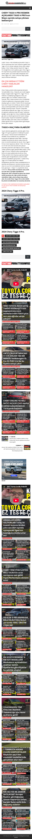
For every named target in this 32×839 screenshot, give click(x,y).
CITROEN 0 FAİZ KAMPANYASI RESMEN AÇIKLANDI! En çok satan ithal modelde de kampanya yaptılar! (16, 185)
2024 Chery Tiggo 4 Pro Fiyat (11, 239)
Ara (28, 28)
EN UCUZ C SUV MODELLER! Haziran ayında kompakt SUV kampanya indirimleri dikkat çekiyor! (8, 778)
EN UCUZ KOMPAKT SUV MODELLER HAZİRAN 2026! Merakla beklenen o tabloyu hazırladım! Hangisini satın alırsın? (23, 811)
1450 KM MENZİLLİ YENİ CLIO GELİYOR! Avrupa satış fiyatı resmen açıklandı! (8, 825)
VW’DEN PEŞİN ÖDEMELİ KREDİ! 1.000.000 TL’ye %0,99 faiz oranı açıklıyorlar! (22, 599)
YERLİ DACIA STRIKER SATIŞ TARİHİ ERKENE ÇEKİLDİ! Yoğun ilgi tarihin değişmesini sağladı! (8, 425)
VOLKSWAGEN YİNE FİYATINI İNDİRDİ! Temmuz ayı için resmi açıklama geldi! (14, 711)
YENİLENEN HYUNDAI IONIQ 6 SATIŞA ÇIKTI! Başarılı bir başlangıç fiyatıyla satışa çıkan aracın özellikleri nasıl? (23, 370)
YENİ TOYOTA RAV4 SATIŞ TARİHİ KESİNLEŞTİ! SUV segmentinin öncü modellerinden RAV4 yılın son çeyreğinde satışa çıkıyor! (15, 312)
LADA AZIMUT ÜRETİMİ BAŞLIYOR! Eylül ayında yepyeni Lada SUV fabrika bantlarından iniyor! (23, 779)
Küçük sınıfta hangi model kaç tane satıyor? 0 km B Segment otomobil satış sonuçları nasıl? (23, 688)
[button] (30, 8)
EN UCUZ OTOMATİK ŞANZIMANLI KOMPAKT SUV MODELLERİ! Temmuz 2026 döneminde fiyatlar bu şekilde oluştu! (9, 688)
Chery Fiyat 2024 (7, 251)
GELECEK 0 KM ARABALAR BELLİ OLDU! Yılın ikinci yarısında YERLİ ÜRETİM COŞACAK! (22, 415)
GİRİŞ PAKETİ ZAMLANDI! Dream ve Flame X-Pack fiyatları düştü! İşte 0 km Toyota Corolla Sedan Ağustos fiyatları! (23, 542)
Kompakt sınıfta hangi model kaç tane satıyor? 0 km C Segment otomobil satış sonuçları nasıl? (22, 677)
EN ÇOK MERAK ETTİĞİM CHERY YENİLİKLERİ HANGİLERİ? (13, 84)
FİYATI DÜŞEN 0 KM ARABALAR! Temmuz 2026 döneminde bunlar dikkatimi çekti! (8, 678)
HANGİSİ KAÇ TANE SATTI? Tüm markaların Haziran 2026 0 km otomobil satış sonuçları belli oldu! (23, 722)
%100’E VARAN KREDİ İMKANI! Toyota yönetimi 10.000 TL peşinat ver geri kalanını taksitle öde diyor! (8, 812)
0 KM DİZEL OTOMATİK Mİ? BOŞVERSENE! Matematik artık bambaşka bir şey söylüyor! (8, 325)
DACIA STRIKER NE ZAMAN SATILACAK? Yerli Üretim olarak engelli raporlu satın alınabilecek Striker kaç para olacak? (23, 335)
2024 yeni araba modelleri (10, 242)
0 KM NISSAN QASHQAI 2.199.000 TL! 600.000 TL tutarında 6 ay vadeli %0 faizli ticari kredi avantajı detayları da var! (9, 587)
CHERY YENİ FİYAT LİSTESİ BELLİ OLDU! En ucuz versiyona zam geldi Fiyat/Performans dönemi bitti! (16, 575)
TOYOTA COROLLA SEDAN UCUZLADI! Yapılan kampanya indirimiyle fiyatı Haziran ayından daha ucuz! (8, 643)
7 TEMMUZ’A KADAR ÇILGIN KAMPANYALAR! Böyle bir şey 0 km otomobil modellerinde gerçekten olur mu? (14, 754)
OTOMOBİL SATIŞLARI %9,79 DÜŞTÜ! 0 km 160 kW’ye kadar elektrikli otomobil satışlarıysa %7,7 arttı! (8, 732)
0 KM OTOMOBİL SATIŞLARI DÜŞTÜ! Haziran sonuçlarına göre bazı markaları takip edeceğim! (23, 734)
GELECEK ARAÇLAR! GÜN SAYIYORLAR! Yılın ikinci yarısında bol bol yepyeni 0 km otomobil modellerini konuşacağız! (23, 380)
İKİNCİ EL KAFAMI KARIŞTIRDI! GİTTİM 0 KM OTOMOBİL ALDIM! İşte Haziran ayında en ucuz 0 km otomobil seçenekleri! (8, 766)
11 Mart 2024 (6, 24)
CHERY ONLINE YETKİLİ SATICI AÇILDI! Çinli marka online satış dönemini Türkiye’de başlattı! (16, 404)
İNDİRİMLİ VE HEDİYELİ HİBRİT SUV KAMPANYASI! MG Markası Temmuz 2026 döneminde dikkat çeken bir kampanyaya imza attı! (9, 631)
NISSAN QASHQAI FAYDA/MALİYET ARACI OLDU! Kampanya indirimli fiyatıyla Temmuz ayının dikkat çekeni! (8, 722)
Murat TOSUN (15, 24)
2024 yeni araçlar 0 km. (9, 245)
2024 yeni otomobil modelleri (11, 248)
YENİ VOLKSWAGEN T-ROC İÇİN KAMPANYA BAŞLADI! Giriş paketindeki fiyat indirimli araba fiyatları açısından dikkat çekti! (22, 822)
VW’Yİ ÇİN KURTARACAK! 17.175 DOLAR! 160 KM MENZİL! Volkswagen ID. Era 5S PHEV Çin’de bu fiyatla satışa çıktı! (15, 358)
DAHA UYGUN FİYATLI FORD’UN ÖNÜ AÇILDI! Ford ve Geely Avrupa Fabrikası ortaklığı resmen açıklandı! (8, 370)
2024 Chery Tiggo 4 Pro (12, 236)
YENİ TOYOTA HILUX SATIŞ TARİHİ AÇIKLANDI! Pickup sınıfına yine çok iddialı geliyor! (8, 381)
